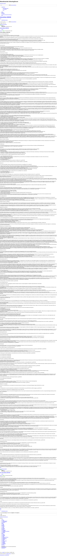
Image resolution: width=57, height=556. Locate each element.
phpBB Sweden (8, 553)
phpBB (3, 552)
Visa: (1, 512)
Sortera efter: (9, 512)
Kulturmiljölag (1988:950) (5, 17)
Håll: (15, 512)
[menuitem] (5, 8)
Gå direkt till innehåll (3, 3)
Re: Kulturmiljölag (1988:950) (5, 472)
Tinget (1, 469)
